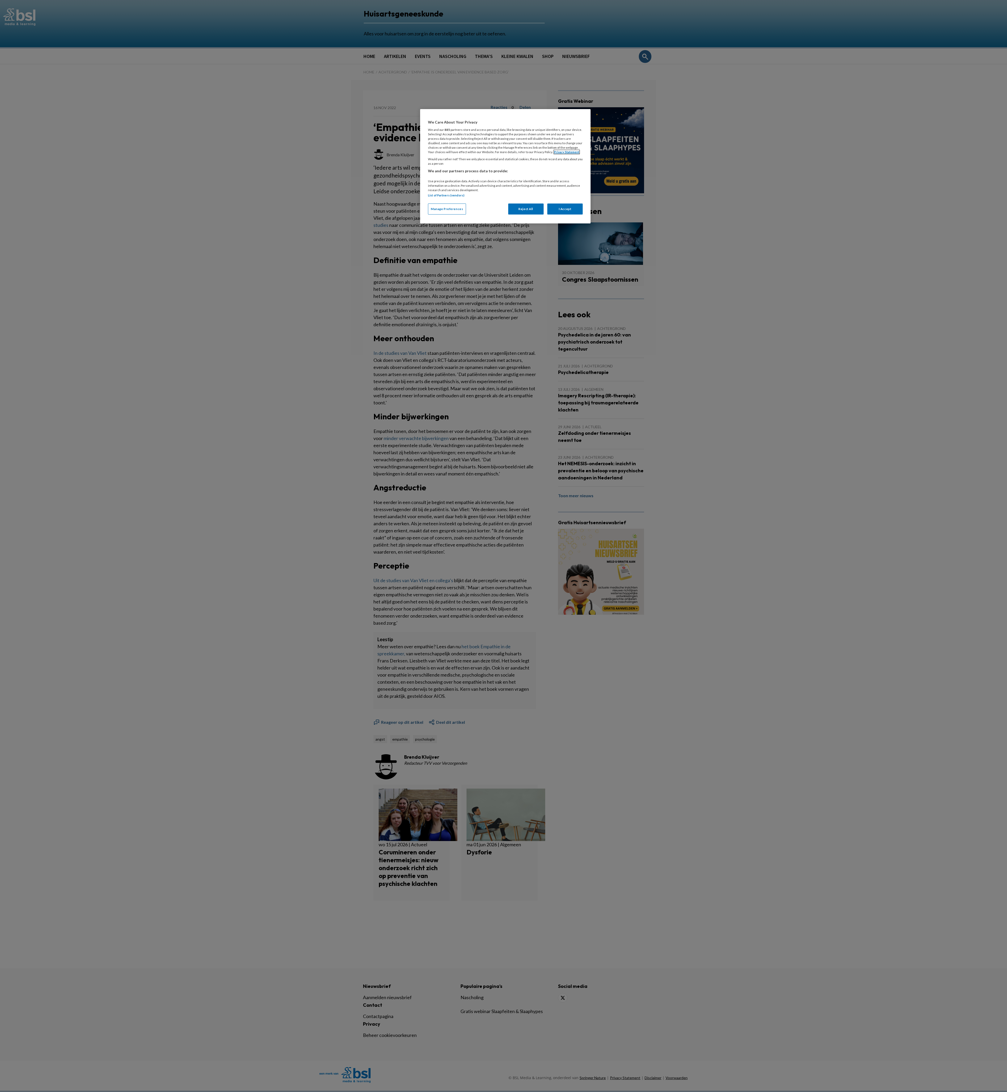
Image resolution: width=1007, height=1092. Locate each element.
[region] (505, 166)
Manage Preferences (447, 209)
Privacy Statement (566, 152)
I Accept (565, 209)
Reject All (525, 209)
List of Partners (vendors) (446, 195)
